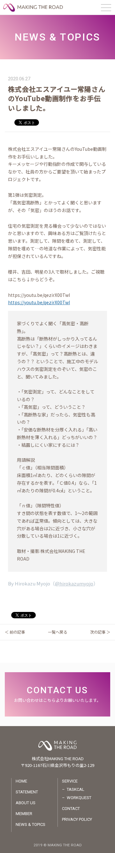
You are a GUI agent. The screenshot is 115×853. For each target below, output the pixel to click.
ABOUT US (25, 802)
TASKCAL (75, 789)
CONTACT (71, 808)
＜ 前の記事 (15, 632)
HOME (21, 781)
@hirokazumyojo (74, 583)
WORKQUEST (79, 797)
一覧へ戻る (57, 632)
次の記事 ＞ (100, 632)
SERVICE (70, 781)
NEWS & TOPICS (30, 824)
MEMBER (24, 813)
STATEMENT (27, 792)
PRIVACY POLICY (77, 819)
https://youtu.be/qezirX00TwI (39, 302)
